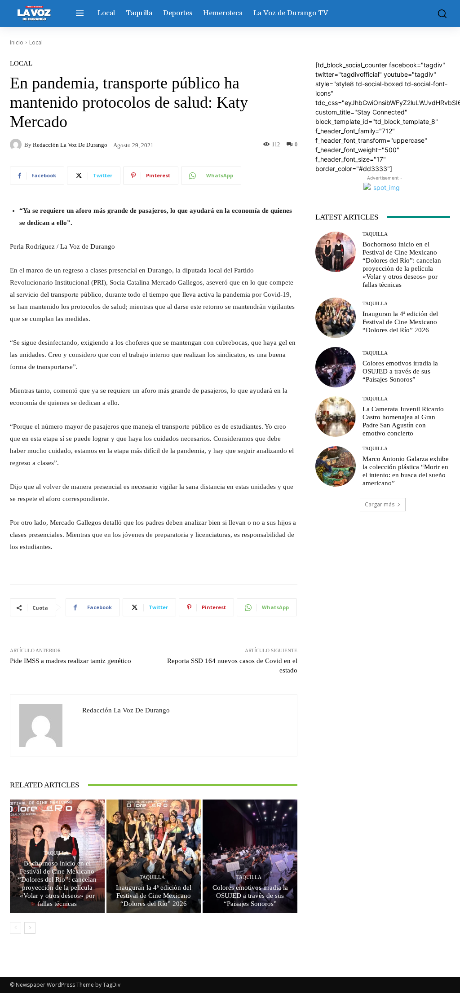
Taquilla (56, 853)
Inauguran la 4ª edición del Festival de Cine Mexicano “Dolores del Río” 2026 (153, 895)
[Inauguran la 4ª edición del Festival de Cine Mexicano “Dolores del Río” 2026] (153, 856)
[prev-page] (15, 928)
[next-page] (29, 928)
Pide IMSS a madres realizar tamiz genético (70, 660)
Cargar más (379, 504)
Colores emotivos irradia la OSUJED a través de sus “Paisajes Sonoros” (250, 895)
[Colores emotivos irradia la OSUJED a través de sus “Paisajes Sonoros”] (250, 856)
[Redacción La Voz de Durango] (17, 144)
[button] (440, 13)
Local (36, 42)
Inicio (16, 42)
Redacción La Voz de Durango (70, 145)
